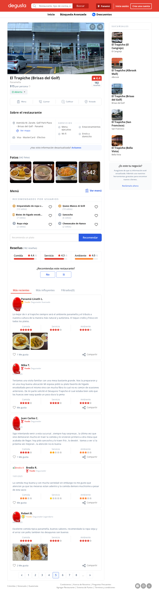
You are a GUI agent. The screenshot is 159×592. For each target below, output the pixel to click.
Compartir (92, 354)
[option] (55, 49)
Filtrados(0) (68, 290)
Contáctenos (65, 584)
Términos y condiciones (105, 587)
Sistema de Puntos (85, 587)
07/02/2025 (18, 374)
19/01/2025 (18, 476)
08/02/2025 (18, 308)
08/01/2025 (18, 522)
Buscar (81, 6)
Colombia (11, 586)
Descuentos (102, 14)
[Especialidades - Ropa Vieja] (21, 551)
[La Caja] (39, 341)
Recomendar (90, 237)
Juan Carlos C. (29, 418)
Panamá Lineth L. (32, 299)
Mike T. (25, 365)
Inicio (51, 14)
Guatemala (33, 586)
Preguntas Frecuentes (101, 584)
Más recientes (21, 290)
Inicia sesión (122, 6)
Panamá (105, 6)
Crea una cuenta (141, 6)
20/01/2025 (18, 427)
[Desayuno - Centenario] (21, 341)
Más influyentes (45, 290)
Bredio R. (31, 467)
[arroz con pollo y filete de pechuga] (39, 551)
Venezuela (22, 586)
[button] (21, 102)
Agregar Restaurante (66, 587)
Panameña (15, 82)
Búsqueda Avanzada (73, 14)
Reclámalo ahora (130, 185)
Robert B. (27, 513)
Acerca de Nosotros (81, 584)
